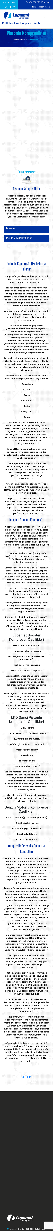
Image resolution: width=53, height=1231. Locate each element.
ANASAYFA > (16, 39)
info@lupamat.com (42, 7)
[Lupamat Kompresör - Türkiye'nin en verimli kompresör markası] (16, 15)
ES (13, 7)
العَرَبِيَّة (8, 7)
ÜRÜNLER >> (23, 39)
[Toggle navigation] (47, 15)
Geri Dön (26, 1077)
